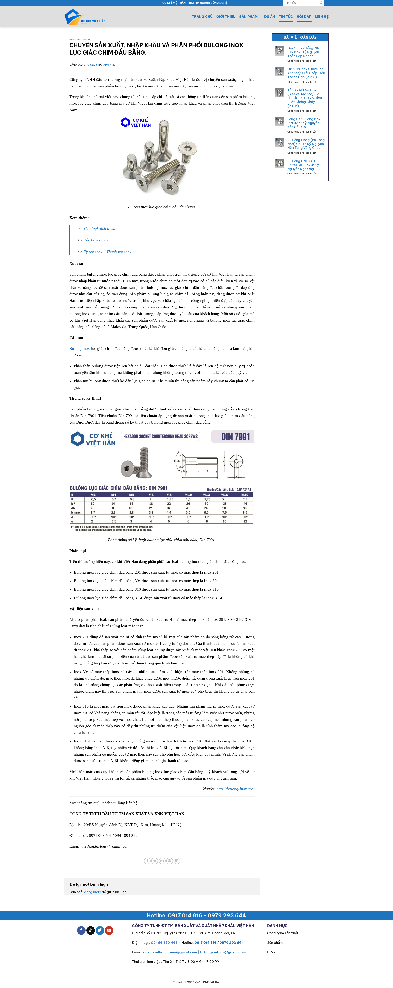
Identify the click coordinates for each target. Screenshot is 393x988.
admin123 (109, 64)
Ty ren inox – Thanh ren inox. (108, 251)
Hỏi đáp (304, 17)
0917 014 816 (205, 942)
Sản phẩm (275, 942)
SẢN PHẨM (248, 17)
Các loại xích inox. (99, 228)
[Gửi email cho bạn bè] (162, 861)
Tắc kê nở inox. (96, 240)
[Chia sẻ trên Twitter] (154, 861)
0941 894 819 (126, 835)
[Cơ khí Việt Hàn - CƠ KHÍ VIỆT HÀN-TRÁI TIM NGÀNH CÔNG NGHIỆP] (84, 17)
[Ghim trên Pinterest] (169, 861)
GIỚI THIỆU (225, 17)
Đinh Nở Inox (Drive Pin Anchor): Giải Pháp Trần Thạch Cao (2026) (306, 73)
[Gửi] (321, 3)
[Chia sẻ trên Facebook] (147, 861)
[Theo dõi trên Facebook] (81, 930)
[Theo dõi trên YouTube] (109, 930)
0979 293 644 (232, 942)
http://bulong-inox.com (235, 788)
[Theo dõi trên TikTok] (90, 930)
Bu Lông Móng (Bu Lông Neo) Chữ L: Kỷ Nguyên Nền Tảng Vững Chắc (306, 144)
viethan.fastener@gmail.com (105, 846)
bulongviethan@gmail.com (223, 952)
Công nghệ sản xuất (282, 933)
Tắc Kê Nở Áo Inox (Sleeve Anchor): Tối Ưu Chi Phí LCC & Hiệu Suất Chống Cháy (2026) (304, 98)
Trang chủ (202, 17)
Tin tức (286, 17)
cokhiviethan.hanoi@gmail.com (170, 952)
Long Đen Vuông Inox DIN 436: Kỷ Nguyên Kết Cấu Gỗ (304, 123)
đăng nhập (92, 892)
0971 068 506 (100, 835)
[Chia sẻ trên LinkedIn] (177, 861)
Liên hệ (322, 17)
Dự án (269, 17)
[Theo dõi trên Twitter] (100, 930)
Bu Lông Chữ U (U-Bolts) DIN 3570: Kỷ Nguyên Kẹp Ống (303, 165)
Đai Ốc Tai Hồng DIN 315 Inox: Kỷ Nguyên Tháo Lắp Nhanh (303, 52)
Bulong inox (79, 348)
